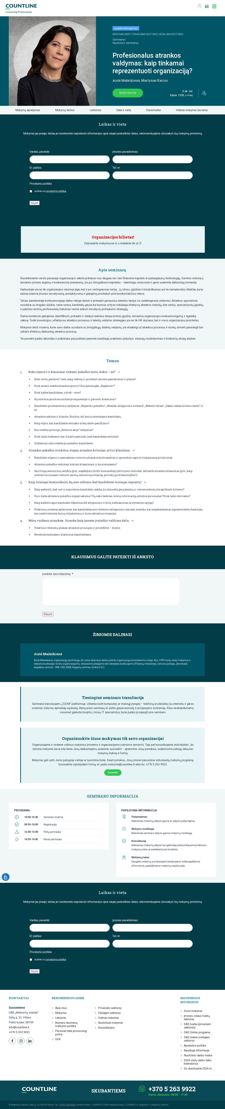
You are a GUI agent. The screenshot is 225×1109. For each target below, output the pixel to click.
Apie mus (61, 1008)
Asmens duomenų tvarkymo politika (66, 1024)
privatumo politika (56, 191)
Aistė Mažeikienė (126, 80)
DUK (58, 1039)
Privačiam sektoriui (110, 1008)
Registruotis (127, 93)
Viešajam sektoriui (109, 1013)
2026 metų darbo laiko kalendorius (197, 1062)
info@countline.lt (19, 1027)
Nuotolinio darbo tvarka (198, 1055)
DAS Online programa (197, 1032)
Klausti (48, 614)
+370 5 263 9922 (19, 1032)
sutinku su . (50, 191)
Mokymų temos (66, 110)
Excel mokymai (193, 1011)
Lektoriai (60, 1017)
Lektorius (96, 110)
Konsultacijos (106, 1027)
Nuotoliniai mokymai (110, 1022)
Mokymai (60, 1013)
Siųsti (34, 203)
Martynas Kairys (154, 80)
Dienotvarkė (154, 110)
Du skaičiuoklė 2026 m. (198, 1068)
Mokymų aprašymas (28, 110)
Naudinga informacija (196, 1050)
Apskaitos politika (195, 1045)
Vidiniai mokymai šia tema (193, 110)
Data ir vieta (124, 110)
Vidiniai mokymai (108, 1017)
